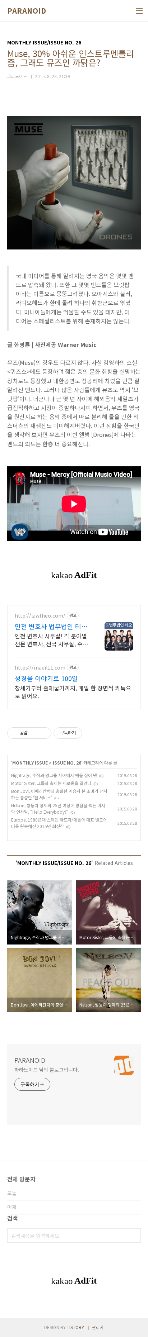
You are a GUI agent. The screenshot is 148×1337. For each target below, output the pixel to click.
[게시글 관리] (43, 733)
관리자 (98, 1327)
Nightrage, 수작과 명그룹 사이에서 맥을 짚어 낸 (54, 775)
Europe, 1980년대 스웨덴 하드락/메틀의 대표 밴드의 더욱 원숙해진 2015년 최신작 (59, 823)
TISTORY (75, 1327)
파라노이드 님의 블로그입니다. (46, 1069)
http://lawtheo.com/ (40, 616)
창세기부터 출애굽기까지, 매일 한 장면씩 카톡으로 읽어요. (73, 692)
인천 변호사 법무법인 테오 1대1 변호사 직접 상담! (51, 626)
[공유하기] (34, 733)
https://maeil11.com (40, 668)
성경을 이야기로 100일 (46, 678)
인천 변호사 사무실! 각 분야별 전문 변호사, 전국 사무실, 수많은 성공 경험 (51, 640)
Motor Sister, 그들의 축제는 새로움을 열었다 (51, 783)
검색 (133, 1235)
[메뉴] (139, 10)
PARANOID (26, 10)
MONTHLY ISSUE (30, 763)
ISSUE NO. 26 (67, 763)
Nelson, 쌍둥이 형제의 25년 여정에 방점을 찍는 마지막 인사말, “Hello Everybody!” (58, 808)
